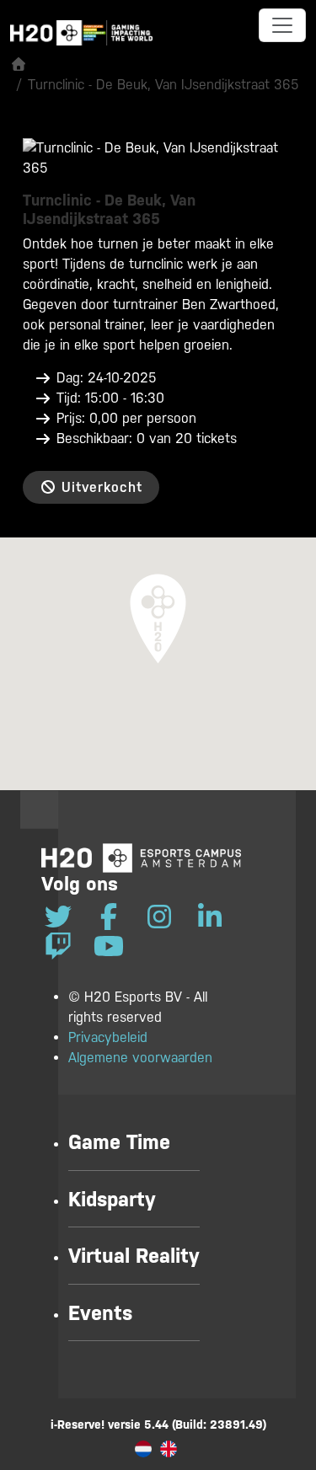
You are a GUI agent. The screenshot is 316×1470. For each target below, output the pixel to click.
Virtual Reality (134, 1256)
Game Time (119, 1142)
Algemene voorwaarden (140, 1058)
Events (100, 1313)
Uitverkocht (99, 487)
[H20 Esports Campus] (141, 858)
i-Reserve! (77, 1424)
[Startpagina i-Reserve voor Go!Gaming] (18, 64)
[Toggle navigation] (282, 25)
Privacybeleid (107, 1037)
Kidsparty (112, 1199)
